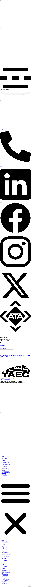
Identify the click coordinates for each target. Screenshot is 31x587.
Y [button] (24, 94)
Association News (5, 468)
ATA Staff (4, 544)
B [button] (7, 94)
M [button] (15, 94)
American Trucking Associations (8, 378)
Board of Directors (5, 456)
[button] (15, 508)
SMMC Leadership (5, 466)
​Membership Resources (6, 462)
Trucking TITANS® (5, 457)
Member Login (2, 343)
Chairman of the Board (6, 542)
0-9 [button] (5, 94)
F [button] (10, 94)
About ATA (3, 455)
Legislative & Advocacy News (6, 464)
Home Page (3, 540)
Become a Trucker (4, 473)
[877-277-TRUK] (15, 161)
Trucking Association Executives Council (5, 379)
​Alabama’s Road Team (5, 552)
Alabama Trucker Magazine (6, 459)
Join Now (4, 461)
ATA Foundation (5, 458)
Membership (3, 546)
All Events (4, 474)
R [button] (19, 94)
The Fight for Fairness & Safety (7, 463)
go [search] (28, 92)
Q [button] (18, 94)
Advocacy (3, 548)
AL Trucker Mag (2, 345)
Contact (4, 460)
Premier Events (5, 475)
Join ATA (2, 129)
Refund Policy (2, 346)
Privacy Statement (3, 348)
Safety (2, 550)
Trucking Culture (5, 470)
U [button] (21, 94)
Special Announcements (6, 471)
